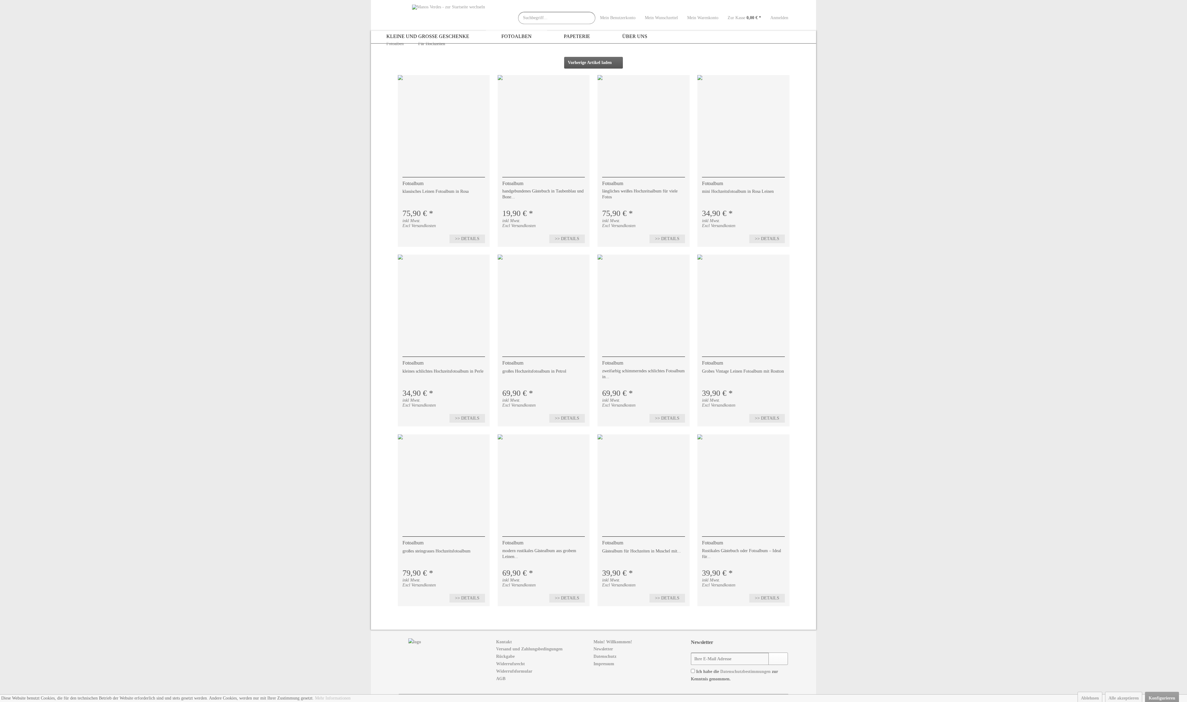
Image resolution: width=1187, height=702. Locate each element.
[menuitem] (588, 18)
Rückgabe (505, 656)
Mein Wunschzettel (661, 17)
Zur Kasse (744, 17)
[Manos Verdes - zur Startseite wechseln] (448, 15)
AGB (500, 678)
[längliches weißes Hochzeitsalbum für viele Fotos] (643, 121)
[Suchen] (588, 18)
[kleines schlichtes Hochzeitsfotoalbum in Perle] (444, 301)
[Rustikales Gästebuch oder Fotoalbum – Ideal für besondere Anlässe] (743, 480)
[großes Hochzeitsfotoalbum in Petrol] (543, 301)
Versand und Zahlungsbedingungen (529, 649)
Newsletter (603, 649)
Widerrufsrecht (510, 664)
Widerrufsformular (514, 671)
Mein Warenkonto (702, 17)
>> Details (467, 238)
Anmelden (779, 17)
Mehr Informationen (333, 698)
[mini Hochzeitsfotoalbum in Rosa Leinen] (743, 121)
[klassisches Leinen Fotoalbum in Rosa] (444, 121)
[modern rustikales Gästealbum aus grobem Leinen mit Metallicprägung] (543, 480)
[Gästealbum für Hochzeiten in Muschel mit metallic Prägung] (643, 480)
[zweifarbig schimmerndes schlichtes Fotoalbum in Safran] (643, 301)
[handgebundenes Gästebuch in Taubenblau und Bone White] (543, 121)
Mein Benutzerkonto (618, 17)
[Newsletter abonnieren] (778, 659)
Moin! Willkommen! (613, 642)
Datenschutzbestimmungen (745, 671)
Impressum (604, 664)
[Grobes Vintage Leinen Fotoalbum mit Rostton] (743, 301)
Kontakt (504, 642)
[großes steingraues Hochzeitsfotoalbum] (444, 480)
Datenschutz (605, 656)
